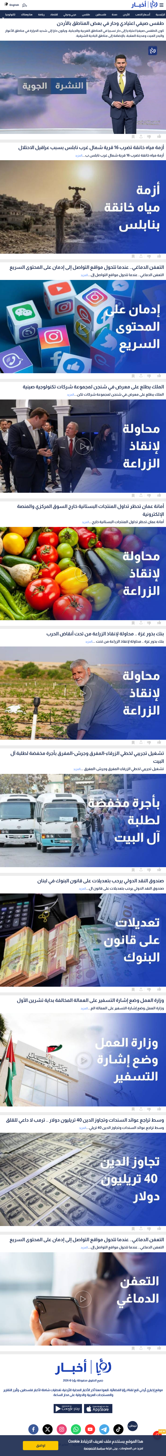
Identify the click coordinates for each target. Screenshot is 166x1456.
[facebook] (33, 1429)
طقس (86, 14)
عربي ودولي (69, 14)
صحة (114, 14)
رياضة (41, 14)
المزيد (78, 155)
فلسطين (101, 14)
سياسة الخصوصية (94, 1448)
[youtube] (90, 1429)
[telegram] (104, 1429)
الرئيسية (160, 14)
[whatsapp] (76, 1429)
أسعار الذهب (142, 14)
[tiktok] (118, 1429)
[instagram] (62, 1429)
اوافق (40, 1445)
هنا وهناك (26, 14)
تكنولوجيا (10, 14)
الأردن (126, 14)
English (14, 4)
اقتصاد (54, 14)
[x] (48, 1429)
